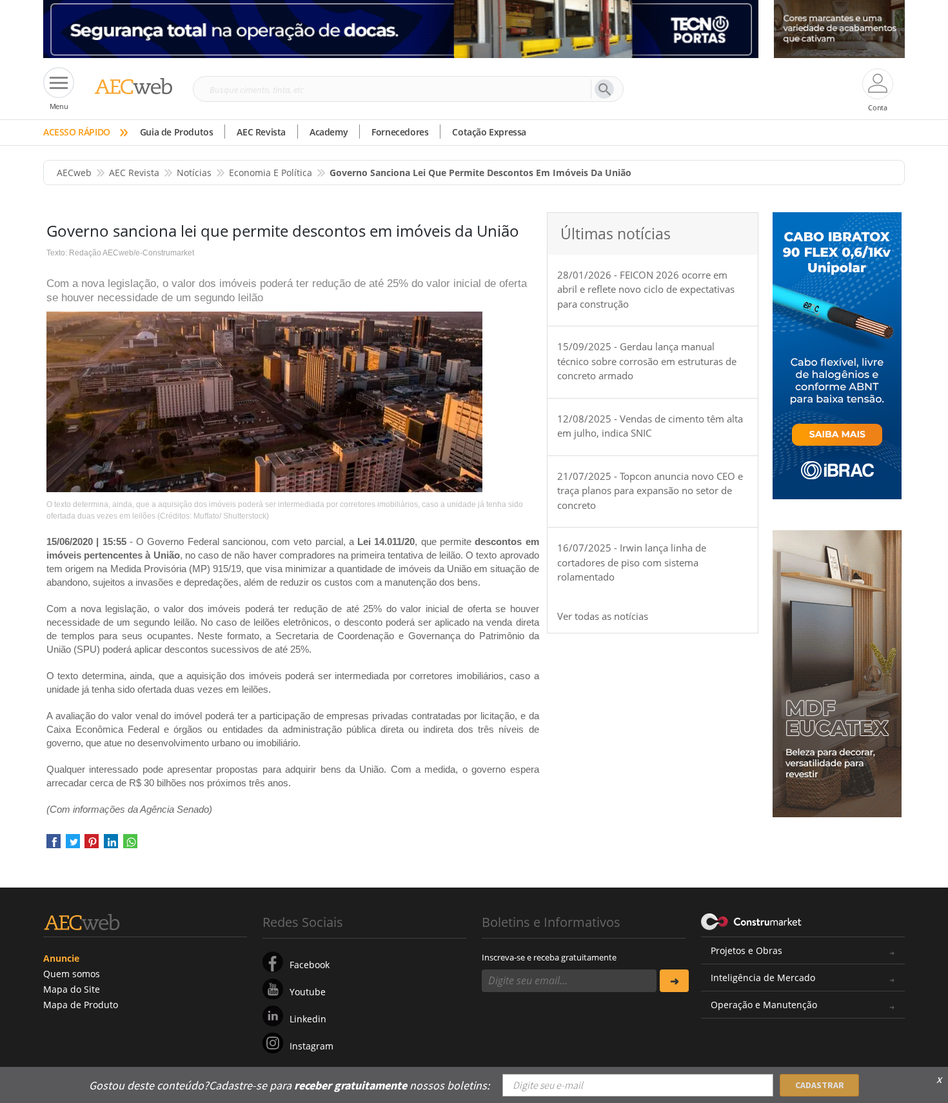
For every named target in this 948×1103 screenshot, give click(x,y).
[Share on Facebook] (53, 845)
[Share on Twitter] (73, 845)
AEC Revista (261, 132)
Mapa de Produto (80, 1005)
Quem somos (71, 974)
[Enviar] (674, 980)
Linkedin (308, 1019)
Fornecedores (399, 132)
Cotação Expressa (489, 132)
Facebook (310, 965)
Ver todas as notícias (602, 616)
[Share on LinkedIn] (111, 845)
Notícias (194, 172)
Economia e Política (270, 172)
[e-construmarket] (751, 921)
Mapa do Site (71, 989)
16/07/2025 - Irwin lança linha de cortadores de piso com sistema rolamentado (631, 562)
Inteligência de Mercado (763, 977)
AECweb (74, 172)
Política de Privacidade (774, 1076)
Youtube (308, 992)
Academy (329, 132)
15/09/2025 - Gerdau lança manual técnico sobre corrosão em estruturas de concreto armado (646, 361)
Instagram (311, 1046)
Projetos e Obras (746, 950)
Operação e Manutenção (764, 1005)
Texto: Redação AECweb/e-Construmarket (120, 252)
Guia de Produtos (176, 132)
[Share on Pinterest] (91, 845)
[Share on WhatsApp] (130, 845)
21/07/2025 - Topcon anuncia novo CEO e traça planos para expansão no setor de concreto (650, 491)
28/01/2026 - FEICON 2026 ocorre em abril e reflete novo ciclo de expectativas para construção (646, 289)
